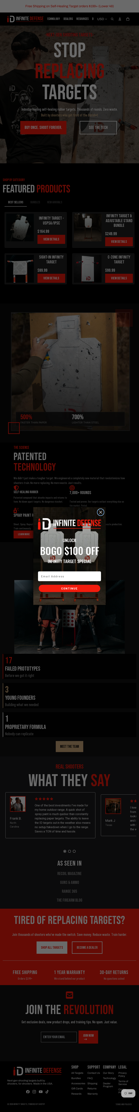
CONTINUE (69, 588)
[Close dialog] (100, 512)
